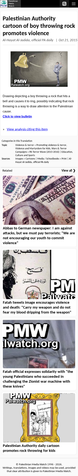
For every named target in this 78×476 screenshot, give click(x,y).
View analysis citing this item (27, 129)
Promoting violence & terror (51, 145)
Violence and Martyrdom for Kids (32, 148)
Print (64, 158)
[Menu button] (73, 4)
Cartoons (30, 158)
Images (19, 158)
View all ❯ (69, 170)
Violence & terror (24, 145)
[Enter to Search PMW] (64, 4)
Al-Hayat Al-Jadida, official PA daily (28, 40)
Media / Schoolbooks (48, 158)
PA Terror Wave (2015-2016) (44, 152)
